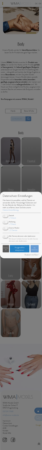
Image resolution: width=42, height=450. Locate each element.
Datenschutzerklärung (10, 210)
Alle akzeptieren (34, 249)
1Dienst (12, 218)
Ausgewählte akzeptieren (20, 249)
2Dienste (13, 230)
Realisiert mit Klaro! (31, 254)
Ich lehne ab (5, 249)
